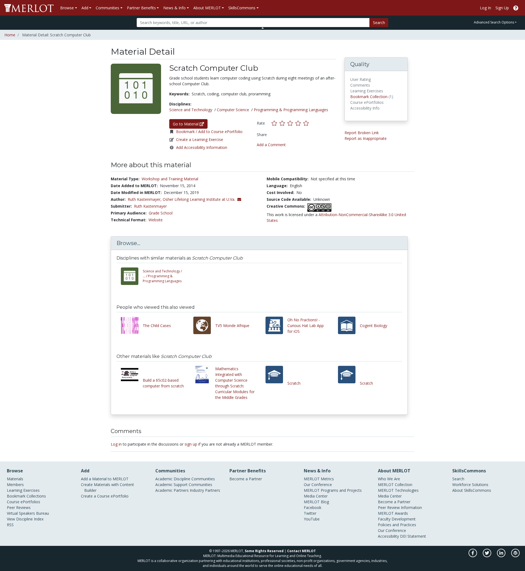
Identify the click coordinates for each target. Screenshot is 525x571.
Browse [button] (67, 7)
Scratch (294, 383)
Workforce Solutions (470, 484)
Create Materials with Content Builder (107, 487)
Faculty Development (397, 519)
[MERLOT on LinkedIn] (502, 555)
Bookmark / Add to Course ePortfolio (209, 131)
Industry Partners (205, 490)
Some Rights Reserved (264, 551)
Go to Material (186, 123)
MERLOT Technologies (398, 490)
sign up (191, 444)
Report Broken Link (362, 132)
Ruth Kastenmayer (150, 206)
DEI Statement (413, 536)
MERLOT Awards (393, 513)
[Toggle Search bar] (262, 28)
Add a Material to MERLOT (105, 478)
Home (9, 34)
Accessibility (388, 536)
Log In (485, 7)
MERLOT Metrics (319, 478)
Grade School (161, 213)
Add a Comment (271, 144)
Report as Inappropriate (366, 138)
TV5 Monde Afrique (232, 325)
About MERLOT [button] (207, 7)
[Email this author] (239, 199)
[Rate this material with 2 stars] (283, 123)
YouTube (312, 519)
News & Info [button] (174, 7)
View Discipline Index (25, 519)
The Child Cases (157, 325)
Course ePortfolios (23, 501)
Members (15, 484)
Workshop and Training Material (170, 178)
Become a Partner (245, 478)
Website (155, 219)
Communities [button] (107, 7)
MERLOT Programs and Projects (333, 490)
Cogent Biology (373, 325)
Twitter (310, 513)
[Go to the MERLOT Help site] (516, 8)
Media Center (316, 496)
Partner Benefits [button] (141, 7)
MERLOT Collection (395, 484)
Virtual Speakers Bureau (28, 513)
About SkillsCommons (471, 490)
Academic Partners (172, 490)
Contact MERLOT (301, 551)
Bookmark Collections (26, 496)
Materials (15, 478)
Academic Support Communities (183, 484)
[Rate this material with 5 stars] (306, 123)
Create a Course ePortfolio (105, 496)
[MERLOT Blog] (515, 555)
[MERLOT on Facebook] (473, 555)
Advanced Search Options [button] (494, 22)
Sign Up (502, 7)
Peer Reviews (19, 507)
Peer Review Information (400, 507)
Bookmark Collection (368, 96)
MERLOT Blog (316, 501)
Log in (116, 444)
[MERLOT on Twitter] (487, 555)
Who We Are (389, 478)
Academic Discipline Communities (185, 478)
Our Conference (318, 484)
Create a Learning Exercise (199, 139)
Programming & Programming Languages (291, 109)
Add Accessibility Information (201, 147)
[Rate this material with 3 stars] (291, 123)
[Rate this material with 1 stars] (275, 123)
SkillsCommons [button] (241, 7)
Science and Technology (190, 109)
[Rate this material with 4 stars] (299, 123)
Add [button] (84, 7)
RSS (10, 524)
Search (379, 22)
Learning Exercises (23, 490)
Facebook (312, 507)
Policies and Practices (397, 524)
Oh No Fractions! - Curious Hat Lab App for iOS (305, 325)
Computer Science (233, 109)
